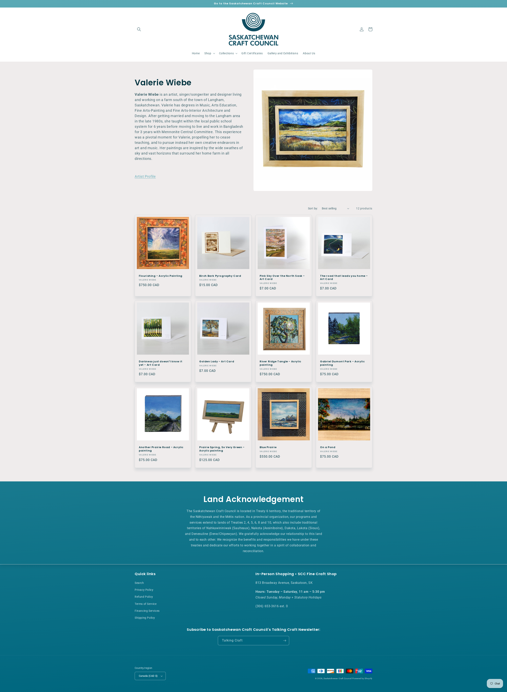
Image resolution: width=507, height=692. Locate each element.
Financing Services (147, 610)
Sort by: (313, 208)
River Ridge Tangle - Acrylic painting (280, 363)
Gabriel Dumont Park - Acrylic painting (342, 363)
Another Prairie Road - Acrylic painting (161, 449)
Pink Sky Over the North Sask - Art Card (282, 277)
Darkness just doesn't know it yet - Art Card (160, 363)
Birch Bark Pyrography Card (220, 276)
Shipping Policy (145, 617)
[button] (139, 29)
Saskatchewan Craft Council (338, 678)
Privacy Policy (144, 589)
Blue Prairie (268, 447)
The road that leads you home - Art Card (344, 277)
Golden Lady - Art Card (216, 361)
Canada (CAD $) (148, 675)
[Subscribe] (284, 640)
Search (139, 582)
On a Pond (327, 447)
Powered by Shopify (362, 678)
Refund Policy (144, 596)
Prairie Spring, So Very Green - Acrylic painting (222, 449)
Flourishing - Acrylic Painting (160, 276)
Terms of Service (146, 603)
